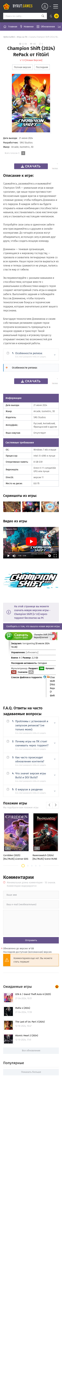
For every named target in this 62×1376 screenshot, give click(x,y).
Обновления (48, 26)
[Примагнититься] (53, 639)
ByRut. (23, 6)
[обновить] (32, 652)
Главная (12, 26)
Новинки (29, 26)
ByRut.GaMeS (9, 37)
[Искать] (43, 16)
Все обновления (31, 1050)
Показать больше (31, 1072)
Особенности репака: (24, 367)
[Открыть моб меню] (55, 6)
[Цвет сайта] (53, 16)
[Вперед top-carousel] (55, 805)
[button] (23, 865)
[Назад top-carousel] (49, 805)
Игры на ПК (22, 37)
